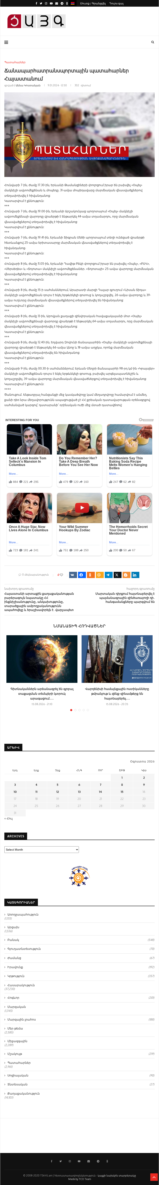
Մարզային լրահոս (80, 1019)
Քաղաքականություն (23, 1093)
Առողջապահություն (23, 914)
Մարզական (16, 1006)
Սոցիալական (80, 1075)
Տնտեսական (80, 1084)
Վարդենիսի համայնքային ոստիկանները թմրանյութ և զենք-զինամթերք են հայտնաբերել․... (117, 693)
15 (122, 791)
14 (100, 791)
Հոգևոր (80, 997)
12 (57, 791)
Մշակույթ (80, 1053)
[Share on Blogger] (126, 575)
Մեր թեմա (15, 1028)
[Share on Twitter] (118, 575)
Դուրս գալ (116, 3)
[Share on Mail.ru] (100, 575)
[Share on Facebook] (82, 575)
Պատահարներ (14, 62)
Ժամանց (80, 958)
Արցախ (13, 927)
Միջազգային (17, 1041)
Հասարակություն (21, 985)
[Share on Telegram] (109, 575)
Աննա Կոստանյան (28, 85)
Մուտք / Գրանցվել (93, 3)
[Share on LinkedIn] (135, 575)
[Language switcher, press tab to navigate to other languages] (73, 3)
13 (79, 791)
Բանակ (80, 940)
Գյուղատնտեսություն (80, 948)
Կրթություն (80, 976)
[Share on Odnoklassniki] (91, 575)
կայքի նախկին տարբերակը (117, 1175)
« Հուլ (8, 818)
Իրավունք (80, 967)
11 (36, 791)
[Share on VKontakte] (73, 575)
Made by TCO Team (79, 1179)
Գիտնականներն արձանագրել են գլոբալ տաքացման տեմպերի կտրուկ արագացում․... (42, 693)
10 (15, 791)
